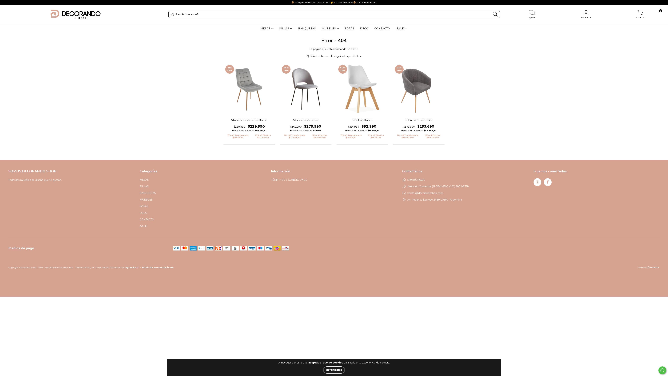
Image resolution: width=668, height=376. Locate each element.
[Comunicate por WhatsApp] (662, 370)
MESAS (265, 28)
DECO (364, 28)
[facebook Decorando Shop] (10, 2)
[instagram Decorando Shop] (5, 2)
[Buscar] (495, 14)
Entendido (334, 370)
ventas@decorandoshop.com (425, 193)
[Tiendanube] (649, 268)
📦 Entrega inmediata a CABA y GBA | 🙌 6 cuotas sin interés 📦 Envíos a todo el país (334, 2)
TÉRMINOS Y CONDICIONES (289, 179)
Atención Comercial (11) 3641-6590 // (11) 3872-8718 (438, 186)
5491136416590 (416, 179)
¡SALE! (400, 28)
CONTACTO (382, 28)
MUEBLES (329, 28)
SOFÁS (349, 28)
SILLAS (284, 28)
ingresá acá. (132, 267)
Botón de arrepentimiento (158, 267)
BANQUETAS (307, 28)
